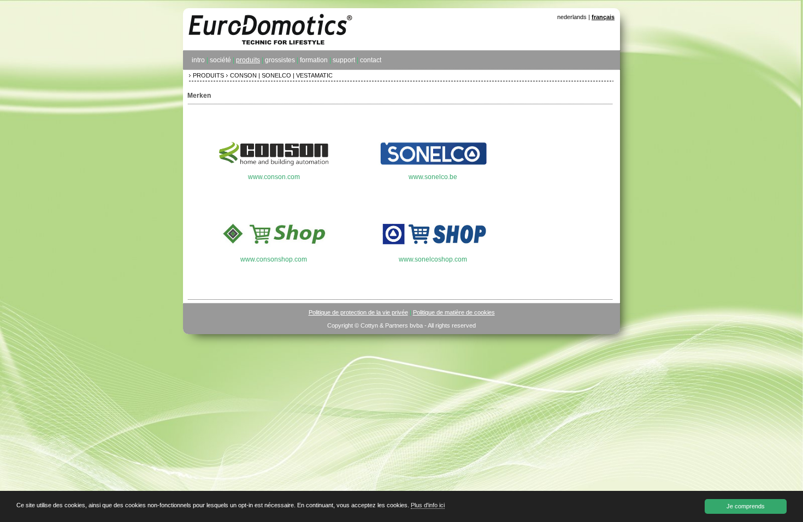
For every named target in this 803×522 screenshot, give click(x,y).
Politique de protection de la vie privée (358, 312)
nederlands (572, 17)
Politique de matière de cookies (454, 312)
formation (314, 60)
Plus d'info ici (428, 505)
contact (370, 60)
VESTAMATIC (314, 75)
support (344, 60)
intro (198, 60)
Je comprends (746, 506)
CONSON (243, 75)
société (220, 60)
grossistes (280, 60)
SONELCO (276, 75)
